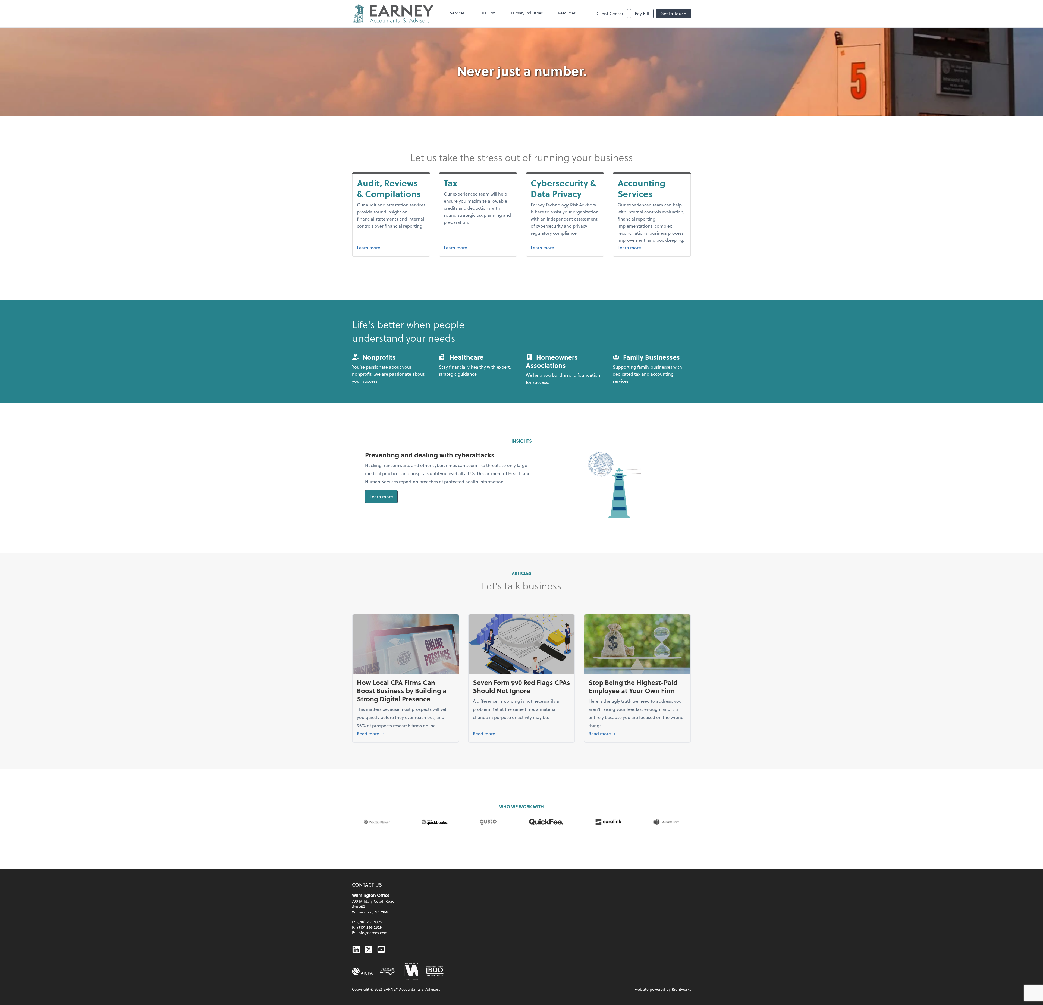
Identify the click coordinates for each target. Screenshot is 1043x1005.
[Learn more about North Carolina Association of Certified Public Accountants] (388, 971)
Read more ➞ (405, 733)
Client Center (609, 13)
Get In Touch (673, 13)
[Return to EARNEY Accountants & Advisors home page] (392, 13)
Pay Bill (642, 13)
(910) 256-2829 (369, 927)
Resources (567, 13)
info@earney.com (372, 932)
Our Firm (487, 13)
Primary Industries (527, 13)
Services (457, 13)
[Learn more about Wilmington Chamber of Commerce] (411, 971)
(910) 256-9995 (369, 922)
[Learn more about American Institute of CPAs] (362, 971)
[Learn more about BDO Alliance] (435, 971)
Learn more (391, 247)
